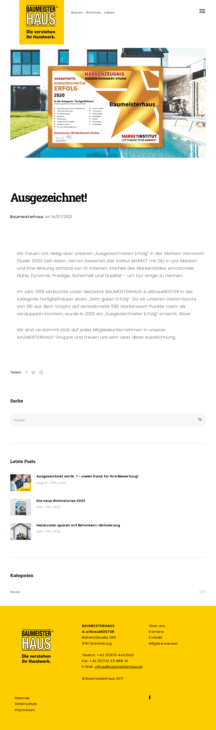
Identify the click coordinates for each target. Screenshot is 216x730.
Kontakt (155, 637)
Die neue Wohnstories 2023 (60, 501)
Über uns (157, 625)
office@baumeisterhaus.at (119, 666)
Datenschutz (26, 703)
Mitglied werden (163, 643)
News (15, 591)
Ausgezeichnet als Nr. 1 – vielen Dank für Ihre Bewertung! (87, 476)
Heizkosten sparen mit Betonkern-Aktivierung (78, 525)
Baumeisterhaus (27, 216)
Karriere (156, 631)
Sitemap (22, 698)
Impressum (25, 709)
